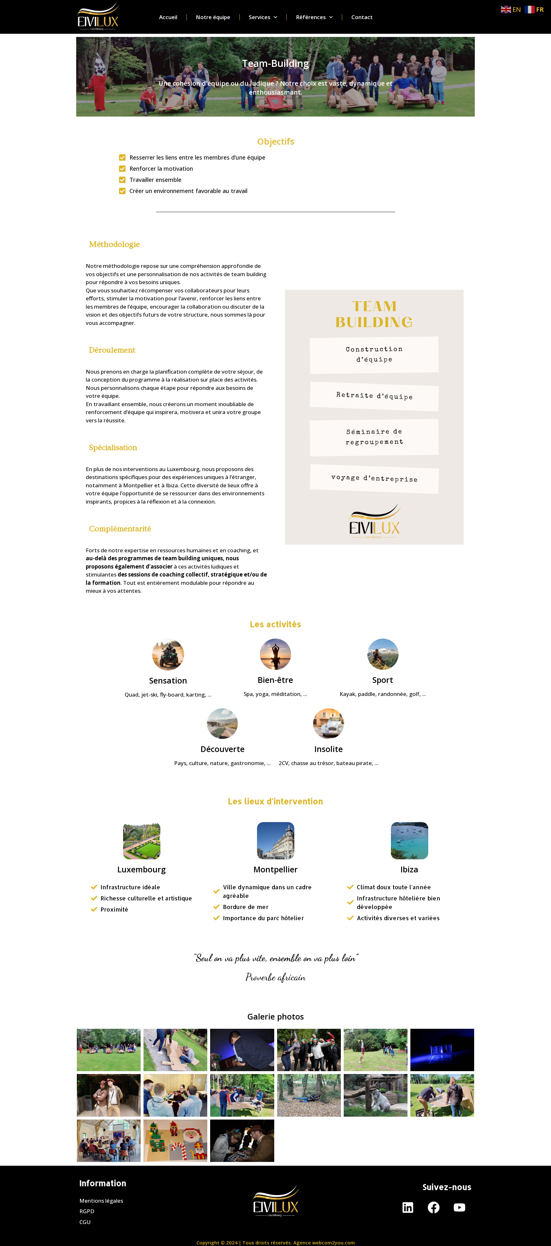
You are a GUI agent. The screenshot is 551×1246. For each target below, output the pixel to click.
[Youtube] (459, 1207)
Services (259, 17)
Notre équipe (213, 17)
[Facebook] (434, 1207)
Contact (362, 17)
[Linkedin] (408, 1207)
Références (311, 17)
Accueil (168, 17)
